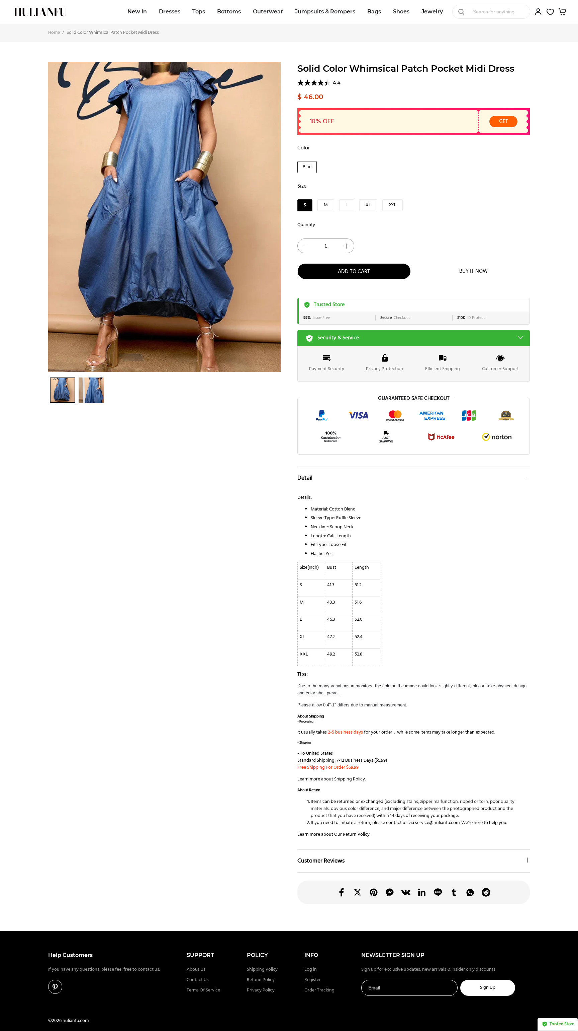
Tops (198, 11)
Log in (310, 969)
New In (137, 11)
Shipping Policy (349, 779)
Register (312, 980)
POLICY (257, 955)
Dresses (169, 11)
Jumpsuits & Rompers (325, 11)
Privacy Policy (261, 990)
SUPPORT (200, 955)
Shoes (401, 11)
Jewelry (432, 11)
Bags (374, 11)
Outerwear (268, 11)
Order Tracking (319, 990)
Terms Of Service (203, 990)
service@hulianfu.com (437, 823)
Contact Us (198, 980)
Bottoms (229, 11)
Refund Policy (261, 980)
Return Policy (356, 834)
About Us (196, 969)
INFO (311, 955)
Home (54, 33)
